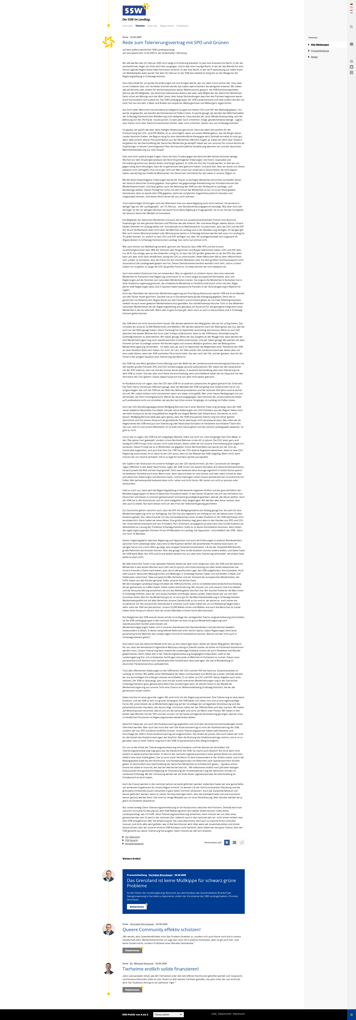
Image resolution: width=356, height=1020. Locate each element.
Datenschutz (224, 1013)
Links (214, 1013)
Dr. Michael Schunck (142, 963)
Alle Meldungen (320, 44)
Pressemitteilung (320, 50)
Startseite (128, 25)
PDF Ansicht (131, 840)
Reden (314, 56)
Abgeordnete (167, 25)
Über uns (152, 25)
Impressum (239, 1013)
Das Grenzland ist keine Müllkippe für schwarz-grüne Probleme (181, 883)
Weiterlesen (137, 906)
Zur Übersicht (132, 836)
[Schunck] (108, 968)
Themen (140, 25)
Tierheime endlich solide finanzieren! (161, 968)
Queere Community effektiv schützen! (162, 929)
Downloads (182, 25)
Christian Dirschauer (161, 875)
